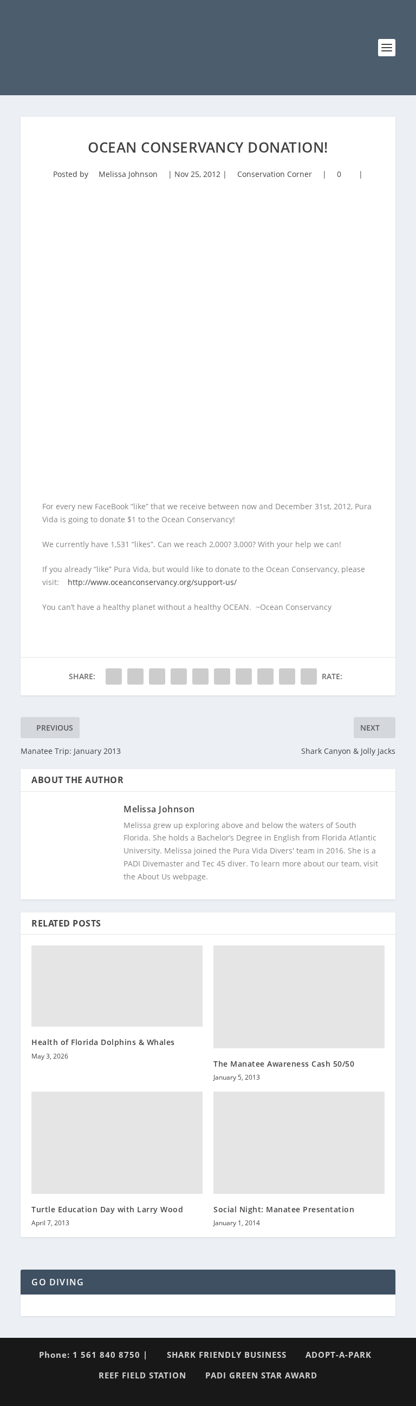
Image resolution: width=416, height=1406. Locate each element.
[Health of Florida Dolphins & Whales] (117, 986)
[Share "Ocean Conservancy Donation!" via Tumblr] (179, 676)
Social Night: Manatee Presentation (283, 1209)
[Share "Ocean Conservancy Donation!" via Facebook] (114, 676)
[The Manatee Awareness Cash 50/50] (299, 996)
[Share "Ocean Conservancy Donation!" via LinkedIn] (222, 676)
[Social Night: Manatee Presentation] (299, 1143)
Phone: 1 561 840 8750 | (93, 1354)
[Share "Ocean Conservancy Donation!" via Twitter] (135, 676)
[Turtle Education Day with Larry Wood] (117, 1143)
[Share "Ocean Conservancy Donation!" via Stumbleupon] (265, 676)
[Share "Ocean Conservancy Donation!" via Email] (287, 676)
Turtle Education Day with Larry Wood (107, 1209)
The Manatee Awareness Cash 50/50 (283, 1064)
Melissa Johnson (128, 174)
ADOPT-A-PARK (339, 1354)
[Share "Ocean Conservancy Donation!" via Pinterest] (200, 676)
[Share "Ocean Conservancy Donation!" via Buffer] (244, 676)
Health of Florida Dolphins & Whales (103, 1042)
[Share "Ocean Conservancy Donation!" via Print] (309, 676)
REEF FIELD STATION (142, 1375)
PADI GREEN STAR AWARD (261, 1375)
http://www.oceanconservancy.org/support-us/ (152, 582)
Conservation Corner (274, 174)
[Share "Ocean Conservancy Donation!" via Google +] (157, 676)
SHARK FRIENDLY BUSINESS (227, 1354)
